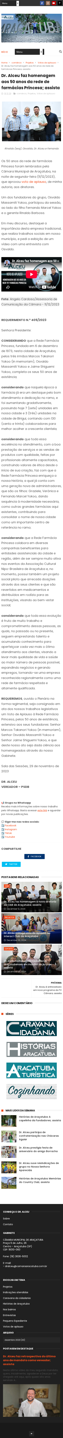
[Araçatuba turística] (31, 1071)
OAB (7, 886)
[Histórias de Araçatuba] (31, 1049)
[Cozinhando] (31, 1092)
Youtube (10, 837)
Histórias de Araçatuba (16, 1303)
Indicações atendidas (15, 1292)
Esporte (9, 948)
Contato (8, 1224)
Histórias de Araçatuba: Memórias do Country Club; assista (40, 1180)
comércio (17, 62)
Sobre (6, 1218)
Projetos (30, 62)
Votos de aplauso (47, 62)
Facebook (10, 825)
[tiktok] (60, 3)
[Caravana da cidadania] (31, 1029)
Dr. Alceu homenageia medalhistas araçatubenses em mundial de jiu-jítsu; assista (28, 964)
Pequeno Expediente (15, 1321)
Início (4, 52)
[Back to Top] (31, 1433)
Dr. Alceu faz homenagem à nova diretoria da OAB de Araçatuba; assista (30, 903)
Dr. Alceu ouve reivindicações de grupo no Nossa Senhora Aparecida (39, 1166)
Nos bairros (9, 1309)
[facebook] (42, 3)
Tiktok (8, 833)
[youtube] (54, 3)
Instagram (11, 829)
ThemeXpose (42, 1427)
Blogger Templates (24, 1427)
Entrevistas (9, 1315)
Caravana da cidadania (17, 1298)
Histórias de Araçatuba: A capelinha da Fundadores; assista (40, 1118)
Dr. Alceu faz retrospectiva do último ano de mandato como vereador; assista (29, 1360)
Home (4, 62)
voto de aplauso (34, 182)
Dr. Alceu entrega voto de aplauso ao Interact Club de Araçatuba (27, 934)
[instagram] (48, 3)
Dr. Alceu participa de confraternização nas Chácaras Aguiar (39, 1136)
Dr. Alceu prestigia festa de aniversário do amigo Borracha (38, 1149)
